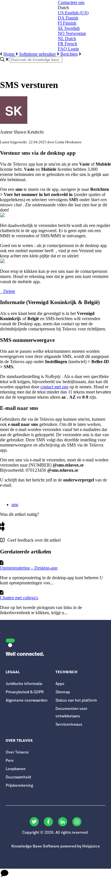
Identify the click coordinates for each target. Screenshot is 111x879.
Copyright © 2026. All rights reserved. (55, 833)
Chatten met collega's (19, 597)
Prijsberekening (19, 786)
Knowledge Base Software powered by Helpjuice (55, 846)
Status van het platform (76, 700)
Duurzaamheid (18, 777)
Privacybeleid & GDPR (25, 692)
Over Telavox (17, 752)
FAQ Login (68, 48)
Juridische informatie (24, 684)
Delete (9, 291)
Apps (60, 684)
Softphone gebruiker (37, 54)
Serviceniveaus (69, 725)
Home (9, 54)
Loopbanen (16, 769)
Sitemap (63, 692)
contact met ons (54, 386)
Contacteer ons (71, 2)
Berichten (69, 54)
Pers (10, 761)
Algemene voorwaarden (27, 700)
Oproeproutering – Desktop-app (28, 567)
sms (14, 504)
